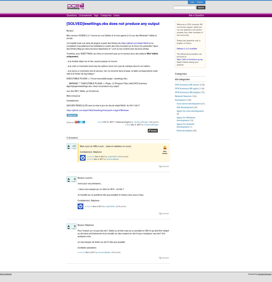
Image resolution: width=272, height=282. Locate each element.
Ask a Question (196, 15)
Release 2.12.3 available (187, 48)
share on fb (78, 122)
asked (100, 122)
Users (116, 15)
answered (91, 156)
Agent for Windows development (186, 119)
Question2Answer (265, 274)
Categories (105, 15)
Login (192, 2)
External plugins (185, 130)
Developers (180, 99)
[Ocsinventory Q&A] (76, 8)
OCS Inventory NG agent (187, 88)
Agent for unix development (190, 110)
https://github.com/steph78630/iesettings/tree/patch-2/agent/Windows (98, 110)
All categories (182, 79)
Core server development (189, 103)
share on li (84, 122)
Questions (72, 15)
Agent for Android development (185, 125)
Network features (183, 96)
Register (200, 2)
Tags (96, 15)
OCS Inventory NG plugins (187, 92)
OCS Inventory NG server (187, 84)
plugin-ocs (72, 115)
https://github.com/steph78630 (134, 43)
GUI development (185, 107)
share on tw (81, 122)
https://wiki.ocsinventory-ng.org (189, 59)
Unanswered (85, 15)
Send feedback (6, 274)
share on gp (76, 122)
